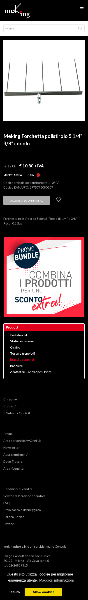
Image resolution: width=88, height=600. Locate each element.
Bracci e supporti (22, 359)
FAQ (6, 503)
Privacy (8, 524)
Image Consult (55, 546)
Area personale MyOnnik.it (22, 440)
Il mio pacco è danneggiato (22, 510)
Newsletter (11, 447)
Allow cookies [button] (43, 592)
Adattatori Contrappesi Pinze (31, 372)
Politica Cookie (13, 517)
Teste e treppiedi (22, 353)
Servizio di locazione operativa (24, 496)
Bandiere (16, 366)
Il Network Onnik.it (16, 413)
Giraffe (15, 347)
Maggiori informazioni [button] (56, 580)
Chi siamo (10, 399)
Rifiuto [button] (14, 592)
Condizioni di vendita (17, 489)
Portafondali (19, 335)
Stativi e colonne (22, 341)
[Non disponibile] (38, 174)
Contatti (9, 406)
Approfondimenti (15, 454)
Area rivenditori (14, 468)
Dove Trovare (13, 461)
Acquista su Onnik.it (25, 200)
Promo (8, 434)
